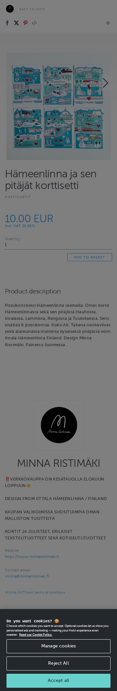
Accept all (58, 680)
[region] (58, 650)
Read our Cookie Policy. (35, 634)
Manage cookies (58, 646)
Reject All (58, 663)
